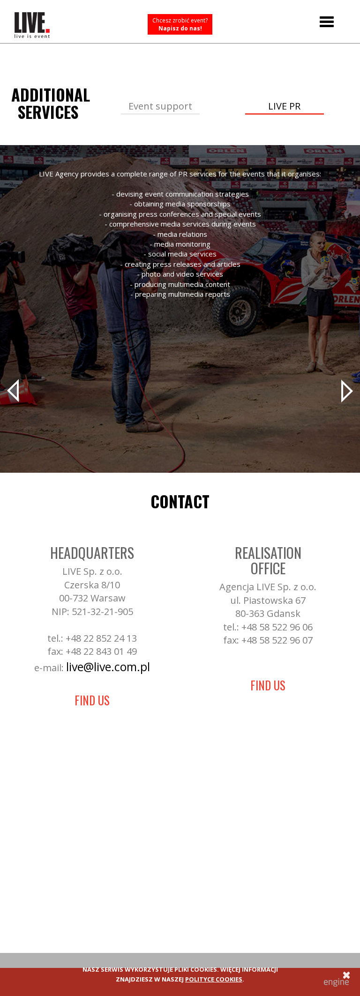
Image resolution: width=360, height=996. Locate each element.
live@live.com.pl (108, 666)
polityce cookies (213, 979)
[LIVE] (32, 21)
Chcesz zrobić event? (180, 24)
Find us (92, 700)
